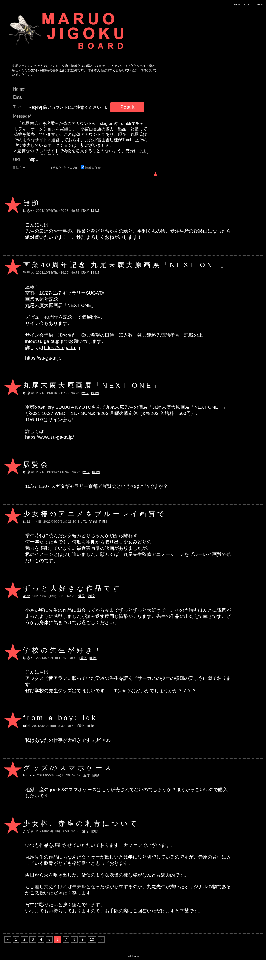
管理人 (28, 272)
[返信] (85, 211)
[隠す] (155, 174)
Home (237, 4)
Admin (259, 4)
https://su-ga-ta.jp (62, 347)
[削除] (95, 211)
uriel (26, 726)
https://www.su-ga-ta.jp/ (49, 437)
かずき (28, 831)
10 (92, 939)
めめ (26, 596)
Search (248, 4)
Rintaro (29, 775)
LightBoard (133, 956)
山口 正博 (32, 521)
